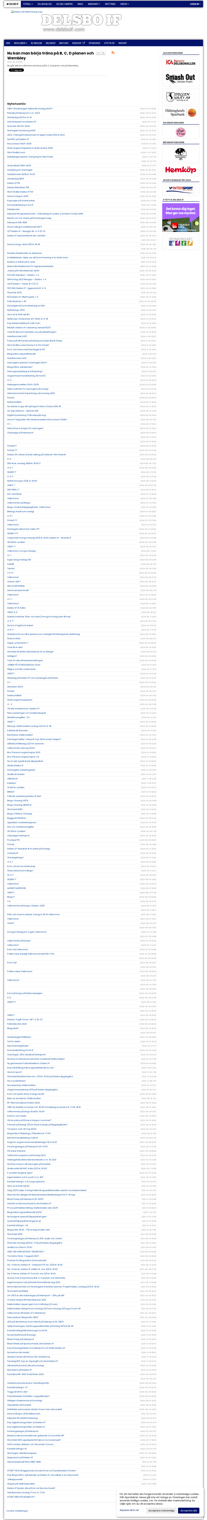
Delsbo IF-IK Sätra (16, 607)
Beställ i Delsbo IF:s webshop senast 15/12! (29, 327)
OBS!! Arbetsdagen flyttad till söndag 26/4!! (30, 108)
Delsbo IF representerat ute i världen (26, 235)
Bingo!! (11, 896)
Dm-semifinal (14, 494)
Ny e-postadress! (16, 1080)
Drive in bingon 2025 (17, 196)
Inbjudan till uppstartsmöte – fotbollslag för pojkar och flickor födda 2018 (45, 213)
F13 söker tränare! (16, 1150)
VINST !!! (11, 546)
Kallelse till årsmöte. (17, 730)
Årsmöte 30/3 (14, 292)
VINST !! (11, 485)
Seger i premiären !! (17, 642)
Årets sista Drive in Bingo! (20, 870)
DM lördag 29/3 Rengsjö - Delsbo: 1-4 (26, 279)
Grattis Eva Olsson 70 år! (19, 1247)
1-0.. (9, 901)
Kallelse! (11, 783)
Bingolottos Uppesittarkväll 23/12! (24, 1212)
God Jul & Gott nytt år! (18, 314)
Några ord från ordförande (21, 669)
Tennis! (11, 568)
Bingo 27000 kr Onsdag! (19, 813)
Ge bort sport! (14, 1072)
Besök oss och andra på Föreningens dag (29, 218)
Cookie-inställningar (17, 1510)
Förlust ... (11, 691)
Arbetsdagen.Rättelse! (19, 1037)
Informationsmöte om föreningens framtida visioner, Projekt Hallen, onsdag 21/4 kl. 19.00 (53, 1286)
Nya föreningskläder (18, 1045)
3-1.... (9, 423)
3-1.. (9, 682)
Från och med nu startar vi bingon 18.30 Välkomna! (33, 914)
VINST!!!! (11, 1002)
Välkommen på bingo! (19, 940)
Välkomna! (13, 498)
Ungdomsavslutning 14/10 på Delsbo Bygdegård (32, 1089)
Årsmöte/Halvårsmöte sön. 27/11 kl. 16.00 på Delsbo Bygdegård (40, 1076)
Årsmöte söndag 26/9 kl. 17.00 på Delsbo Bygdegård (34, 1242)
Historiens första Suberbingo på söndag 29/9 (31, 393)
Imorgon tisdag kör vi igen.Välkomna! (27, 931)
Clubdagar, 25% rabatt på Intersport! (26, 1054)
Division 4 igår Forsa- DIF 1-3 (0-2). (25, 1019)
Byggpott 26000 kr (16, 818)
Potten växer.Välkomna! (19, 971)
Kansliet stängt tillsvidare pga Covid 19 (27, 1330)
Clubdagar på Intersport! (20, 432)
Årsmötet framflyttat (17, 1291)
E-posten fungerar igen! (20, 1172)
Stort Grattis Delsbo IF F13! (20, 191)
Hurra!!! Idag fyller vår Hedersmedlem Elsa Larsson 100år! (37, 419)
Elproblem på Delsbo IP (19, 1369)
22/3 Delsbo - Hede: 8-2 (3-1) (22, 283)
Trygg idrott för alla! (17, 1391)
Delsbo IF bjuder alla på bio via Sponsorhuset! (31, 1488)
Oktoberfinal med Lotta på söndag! (25, 1365)
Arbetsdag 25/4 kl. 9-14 (19, 117)
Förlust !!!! (12, 450)
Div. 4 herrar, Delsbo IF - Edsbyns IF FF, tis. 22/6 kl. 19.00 (35, 1264)
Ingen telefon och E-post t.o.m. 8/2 (25, 1177)
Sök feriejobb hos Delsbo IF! (21, 121)
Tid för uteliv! (13, 1041)
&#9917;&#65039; (16, 888)
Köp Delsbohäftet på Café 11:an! (23, 323)
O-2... (10, 380)
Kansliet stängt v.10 (17, 1448)
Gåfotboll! (12, 778)
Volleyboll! (12, 853)
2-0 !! (10, 515)
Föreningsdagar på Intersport (22, 1431)
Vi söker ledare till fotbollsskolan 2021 (26, 1299)
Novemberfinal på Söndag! (21, 1334)
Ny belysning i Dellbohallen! (21, 1085)
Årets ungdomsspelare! (19, 699)
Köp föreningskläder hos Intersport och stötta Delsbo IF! (36, 1348)
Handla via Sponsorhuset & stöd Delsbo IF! (29, 1203)
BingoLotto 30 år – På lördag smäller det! (28, 1229)
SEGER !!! (11, 472)
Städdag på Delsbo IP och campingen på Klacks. (33, 677)
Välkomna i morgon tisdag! (21, 550)
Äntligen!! (12, 656)
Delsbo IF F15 (13, 183)
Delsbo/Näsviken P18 (18, 187)
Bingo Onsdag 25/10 (17, 800)
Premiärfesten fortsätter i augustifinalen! (28, 1396)
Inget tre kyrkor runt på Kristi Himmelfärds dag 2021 (33, 1282)
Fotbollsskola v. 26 (16, 301)
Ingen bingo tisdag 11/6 (19, 559)
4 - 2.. (10, 704)
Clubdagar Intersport (18, 835)
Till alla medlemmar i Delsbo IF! (23, 708)
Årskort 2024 (14, 638)
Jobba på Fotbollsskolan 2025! (23, 270)
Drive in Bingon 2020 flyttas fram (23, 1413)
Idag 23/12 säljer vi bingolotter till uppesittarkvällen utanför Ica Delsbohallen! (47, 1190)
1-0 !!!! (10, 572)
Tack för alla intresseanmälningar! (25, 660)
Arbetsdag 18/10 (15, 178)
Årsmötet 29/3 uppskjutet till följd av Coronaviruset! (34, 1439)
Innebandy (93, 4)
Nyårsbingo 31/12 (16, 310)
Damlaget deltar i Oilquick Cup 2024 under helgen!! (34, 739)
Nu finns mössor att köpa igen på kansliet (28, 1164)
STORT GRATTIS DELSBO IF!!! (21, 1496)
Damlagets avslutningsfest (21, 769)
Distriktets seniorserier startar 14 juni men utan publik (34, 1409)
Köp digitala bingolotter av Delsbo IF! (26, 1422)
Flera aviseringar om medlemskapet (26, 713)
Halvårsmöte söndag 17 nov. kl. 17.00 (26, 1492)
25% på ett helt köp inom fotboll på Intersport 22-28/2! (35, 1321)
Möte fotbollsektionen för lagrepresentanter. (30, 266)
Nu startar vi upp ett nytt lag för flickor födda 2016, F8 (34, 406)
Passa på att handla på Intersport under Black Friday (34, 340)
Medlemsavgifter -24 (18, 717)
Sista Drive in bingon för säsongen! (25, 428)
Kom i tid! (12, 962)
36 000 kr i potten (16, 542)
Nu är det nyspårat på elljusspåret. (25, 761)
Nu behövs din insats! (18, 1352)
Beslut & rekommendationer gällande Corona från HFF (35, 1435)
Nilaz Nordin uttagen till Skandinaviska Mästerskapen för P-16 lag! (41, 1194)
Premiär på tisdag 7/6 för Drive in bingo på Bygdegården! (37, 1124)
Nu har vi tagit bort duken (20, 625)
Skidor (123, 4)
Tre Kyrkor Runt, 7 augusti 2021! (23, 1256)
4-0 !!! (10, 621)
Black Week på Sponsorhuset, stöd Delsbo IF (30, 1343)
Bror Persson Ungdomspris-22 (23, 756)
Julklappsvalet (14, 1479)
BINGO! (11, 791)
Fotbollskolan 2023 (17, 1023)
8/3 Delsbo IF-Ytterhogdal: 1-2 (22, 296)
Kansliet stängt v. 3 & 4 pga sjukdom (26, 1181)
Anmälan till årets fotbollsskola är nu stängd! (30, 651)
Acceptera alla (188, 1510)
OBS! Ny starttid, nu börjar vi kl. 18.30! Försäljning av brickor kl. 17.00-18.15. (44, 1107)
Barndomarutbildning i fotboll (22, 1137)
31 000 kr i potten (15, 787)
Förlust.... (11, 397)
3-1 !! (9, 599)
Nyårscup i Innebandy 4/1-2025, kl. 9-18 (27, 318)
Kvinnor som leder (16, 1115)
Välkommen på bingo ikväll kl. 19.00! (26, 1111)
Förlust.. (11, 844)
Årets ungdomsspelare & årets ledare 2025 (30, 148)
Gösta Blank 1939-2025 (19, 165)
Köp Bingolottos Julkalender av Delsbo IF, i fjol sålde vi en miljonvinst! (43, 1475)
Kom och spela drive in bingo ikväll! (25, 1094)
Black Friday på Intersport (20, 1339)
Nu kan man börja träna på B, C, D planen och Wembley (50, 56)
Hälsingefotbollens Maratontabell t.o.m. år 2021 (31, 1159)
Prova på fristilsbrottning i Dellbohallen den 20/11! (32, 1207)
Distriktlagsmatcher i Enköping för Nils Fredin (30, 156)
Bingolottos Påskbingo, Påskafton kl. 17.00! (29, 1133)
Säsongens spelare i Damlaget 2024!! (27, 362)
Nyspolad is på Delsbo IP (20, 1457)
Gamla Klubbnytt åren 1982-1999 (24, 1461)
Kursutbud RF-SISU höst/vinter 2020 (25, 1374)
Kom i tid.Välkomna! (17, 949)
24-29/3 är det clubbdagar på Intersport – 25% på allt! (35, 1295)
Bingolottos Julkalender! (20, 367)
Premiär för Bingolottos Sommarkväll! (26, 1260)
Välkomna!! (13, 980)
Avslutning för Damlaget (19, 169)
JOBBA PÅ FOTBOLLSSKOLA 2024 (23, 664)
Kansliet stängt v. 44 (17, 1225)
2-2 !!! (10, 476)
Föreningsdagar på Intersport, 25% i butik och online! (34, 1238)
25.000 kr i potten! (16, 831)
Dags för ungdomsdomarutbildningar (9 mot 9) (32, 1142)
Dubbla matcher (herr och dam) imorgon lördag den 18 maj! (39, 616)
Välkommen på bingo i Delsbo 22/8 (25, 905)
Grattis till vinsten (16, 774)
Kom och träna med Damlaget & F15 (26, 349)
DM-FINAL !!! (13, 489)
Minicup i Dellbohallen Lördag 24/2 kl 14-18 (29, 726)
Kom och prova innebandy (21, 866)
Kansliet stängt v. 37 (17, 1387)
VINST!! (10, 673)
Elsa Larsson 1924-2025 (19, 143)
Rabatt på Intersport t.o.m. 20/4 (23, 113)
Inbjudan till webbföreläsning (22, 1418)
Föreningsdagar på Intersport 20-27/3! (27, 1146)
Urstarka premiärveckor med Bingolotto (28, 1383)
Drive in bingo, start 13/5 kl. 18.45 (23, 244)
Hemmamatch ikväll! (18, 590)
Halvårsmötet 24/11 (17, 336)
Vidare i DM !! (14, 581)
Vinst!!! (10, 923)
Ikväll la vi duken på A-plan (21, 261)
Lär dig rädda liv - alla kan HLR (22, 410)
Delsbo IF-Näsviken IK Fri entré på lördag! (28, 848)
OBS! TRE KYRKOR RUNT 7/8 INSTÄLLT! (25, 1251)
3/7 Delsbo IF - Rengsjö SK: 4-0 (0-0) (26, 231)
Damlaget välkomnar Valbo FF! (23, 529)
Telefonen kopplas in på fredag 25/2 (26, 1155)
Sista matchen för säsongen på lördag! (28, 388)
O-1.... (10, 555)
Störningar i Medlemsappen (22, 1453)
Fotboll (27, 4)
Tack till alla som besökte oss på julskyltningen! (31, 331)
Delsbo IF (13, 4)
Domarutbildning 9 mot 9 (20, 204)
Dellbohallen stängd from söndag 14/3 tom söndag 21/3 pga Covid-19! (44, 1308)
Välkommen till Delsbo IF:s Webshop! (26, 1312)
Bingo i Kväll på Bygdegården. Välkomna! (29, 507)
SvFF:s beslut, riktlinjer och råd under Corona (30, 1444)
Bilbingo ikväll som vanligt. (20, 511)
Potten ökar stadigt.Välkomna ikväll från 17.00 (30, 953)
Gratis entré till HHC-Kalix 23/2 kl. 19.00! (27, 1168)
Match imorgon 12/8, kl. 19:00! (22, 480)
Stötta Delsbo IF (15, 765)
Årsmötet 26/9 (14, 1234)
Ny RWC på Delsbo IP (18, 139)
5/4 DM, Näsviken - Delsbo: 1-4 (23, 275)
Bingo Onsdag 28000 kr (19, 804)
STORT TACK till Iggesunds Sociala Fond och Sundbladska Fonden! (41, 1470)
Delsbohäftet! (14, 402)
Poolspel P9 (13, 840)
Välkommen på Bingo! (19, 502)
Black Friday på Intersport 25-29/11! (25, 1199)
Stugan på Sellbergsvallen (21, 1483)
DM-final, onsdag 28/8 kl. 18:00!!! (24, 463)
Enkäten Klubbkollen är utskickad (24, 253)
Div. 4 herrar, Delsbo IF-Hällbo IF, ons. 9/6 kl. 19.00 (32, 1269)
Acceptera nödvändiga (161, 1510)
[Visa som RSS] (113, 53)
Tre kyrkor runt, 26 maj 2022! (22, 1129)
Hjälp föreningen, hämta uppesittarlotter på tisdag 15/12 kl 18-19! (40, 1326)
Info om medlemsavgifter (20, 826)
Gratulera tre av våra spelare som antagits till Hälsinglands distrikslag (43, 634)
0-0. (9, 997)
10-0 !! (10, 875)
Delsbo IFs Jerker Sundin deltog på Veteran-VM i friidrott (36, 454)
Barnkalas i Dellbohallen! (20, 734)
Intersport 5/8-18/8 (17, 222)
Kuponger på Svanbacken (21, 200)
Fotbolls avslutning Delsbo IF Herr (24, 796)
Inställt (10, 564)
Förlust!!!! (12, 445)
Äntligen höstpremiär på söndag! (24, 1400)
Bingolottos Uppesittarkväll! (21, 353)
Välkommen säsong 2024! (21, 748)
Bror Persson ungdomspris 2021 (23, 752)
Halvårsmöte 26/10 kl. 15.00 (21, 174)
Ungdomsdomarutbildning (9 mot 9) (26, 375)
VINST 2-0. (12, 612)
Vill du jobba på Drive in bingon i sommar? (29, 1120)
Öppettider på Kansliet (19, 1404)
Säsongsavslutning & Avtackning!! (25, 371)
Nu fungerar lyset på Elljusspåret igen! (27, 1216)
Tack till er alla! (15, 647)
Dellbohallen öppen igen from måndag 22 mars (32, 1304)
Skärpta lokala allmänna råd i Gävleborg (28, 1356)
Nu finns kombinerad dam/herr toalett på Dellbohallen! (36, 1058)
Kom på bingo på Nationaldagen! (25, 993)
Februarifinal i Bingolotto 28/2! (22, 1317)
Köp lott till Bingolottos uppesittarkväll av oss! (30, 1067)
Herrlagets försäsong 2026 (21, 130)
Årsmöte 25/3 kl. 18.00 (18, 126)
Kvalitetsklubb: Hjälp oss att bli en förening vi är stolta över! (37, 257)
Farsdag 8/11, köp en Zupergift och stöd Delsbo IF (32, 1361)
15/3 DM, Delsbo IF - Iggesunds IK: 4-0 (26, 288)
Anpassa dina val (129, 1510)
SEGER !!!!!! (12, 533)
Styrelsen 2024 (15, 686)
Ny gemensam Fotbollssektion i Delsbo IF (28, 1063)
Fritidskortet (13, 209)
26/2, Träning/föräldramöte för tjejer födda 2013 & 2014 (36, 134)
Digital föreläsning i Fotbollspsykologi (26, 415)
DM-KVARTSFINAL (16, 585)
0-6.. (9, 458)
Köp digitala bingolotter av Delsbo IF (26, 1426)
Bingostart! (13, 1028)
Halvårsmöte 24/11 (16, 358)
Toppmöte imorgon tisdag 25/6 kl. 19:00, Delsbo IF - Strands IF (39, 537)
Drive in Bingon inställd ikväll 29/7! (24, 226)
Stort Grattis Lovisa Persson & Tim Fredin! (28, 345)
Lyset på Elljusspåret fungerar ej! (24, 1221)
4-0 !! (10, 467)
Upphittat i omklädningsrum (21, 822)
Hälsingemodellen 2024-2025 (23, 384)
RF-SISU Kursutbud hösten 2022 (23, 1102)
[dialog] (160, 1502)
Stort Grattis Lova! (16, 152)
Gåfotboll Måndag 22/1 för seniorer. (25, 743)
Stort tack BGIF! (15, 809)
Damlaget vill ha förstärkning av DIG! (26, 305)
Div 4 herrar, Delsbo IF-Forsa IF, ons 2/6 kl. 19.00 (31, 1273)
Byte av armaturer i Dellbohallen (24, 1098)
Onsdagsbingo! (15, 857)
